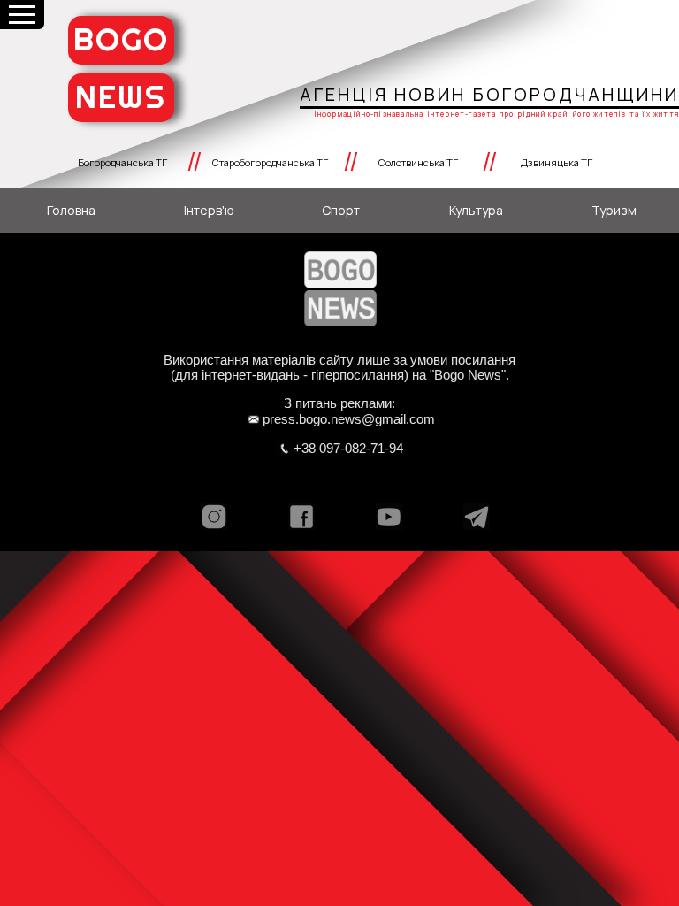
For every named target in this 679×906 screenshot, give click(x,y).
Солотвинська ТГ (418, 162)
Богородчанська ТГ (122, 162)
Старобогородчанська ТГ (270, 162)
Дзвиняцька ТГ (556, 162)
